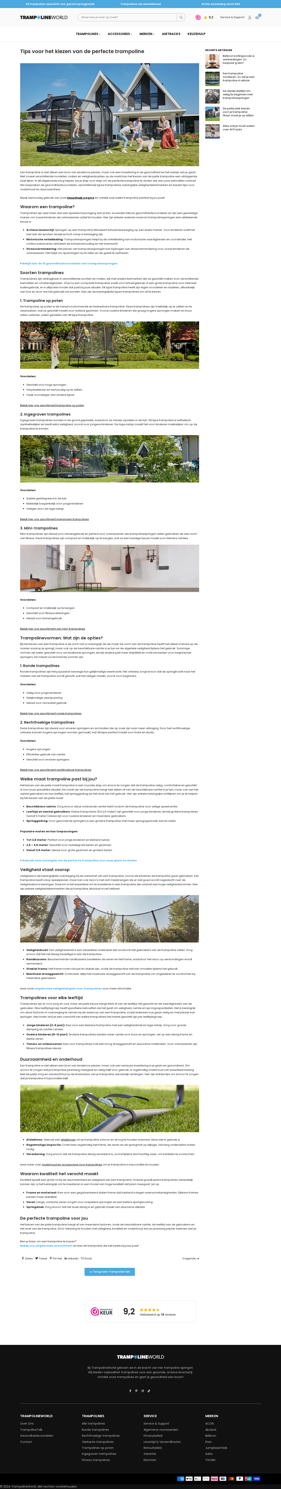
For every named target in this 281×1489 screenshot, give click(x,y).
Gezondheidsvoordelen (36, 1436)
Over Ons (27, 1423)
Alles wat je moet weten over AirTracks (239, 127)
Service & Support (156, 1423)
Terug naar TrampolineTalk (111, 1272)
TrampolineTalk (31, 1430)
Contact (26, 1442)
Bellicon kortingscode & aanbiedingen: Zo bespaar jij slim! (238, 59)
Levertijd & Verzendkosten (162, 1442)
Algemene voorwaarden (161, 1430)
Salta (208, 1454)
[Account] (249, 17)
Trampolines (87, 34)
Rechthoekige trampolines (101, 1436)
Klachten (150, 1460)
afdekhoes (68, 1140)
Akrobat (210, 1430)
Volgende (189, 1258)
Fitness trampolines (96, 1460)
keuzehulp (75, 198)
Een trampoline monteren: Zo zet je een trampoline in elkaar (239, 77)
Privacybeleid (153, 1436)
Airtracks (171, 34)
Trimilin (210, 1460)
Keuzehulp (197, 34)
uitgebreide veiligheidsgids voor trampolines (68, 988)
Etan (208, 1442)
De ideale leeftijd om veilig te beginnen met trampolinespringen (238, 94)
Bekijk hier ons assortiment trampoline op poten (52, 405)
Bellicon (210, 1436)
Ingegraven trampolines (99, 1454)
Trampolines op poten (98, 1448)
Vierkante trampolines (98, 1442)
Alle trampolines (93, 1423)
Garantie (150, 1454)
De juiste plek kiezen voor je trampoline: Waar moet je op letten (238, 112)
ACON (209, 1423)
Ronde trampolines (95, 1430)
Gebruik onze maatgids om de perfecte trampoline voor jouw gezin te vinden (79, 860)
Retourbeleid (153, 1448)
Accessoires (119, 34)
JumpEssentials (216, 1448)
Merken (146, 34)
